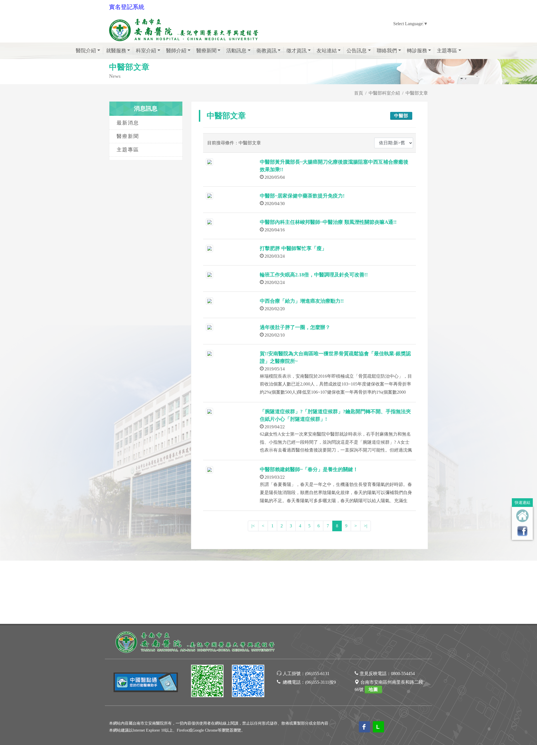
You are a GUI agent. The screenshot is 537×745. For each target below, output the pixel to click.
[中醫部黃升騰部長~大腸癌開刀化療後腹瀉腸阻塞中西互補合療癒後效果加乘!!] (209, 161)
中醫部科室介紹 (384, 93)
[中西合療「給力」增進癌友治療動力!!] (209, 300)
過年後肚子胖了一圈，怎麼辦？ (295, 327)
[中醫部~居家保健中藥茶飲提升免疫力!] (209, 195)
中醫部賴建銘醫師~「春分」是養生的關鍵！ (309, 469)
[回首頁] (522, 515)
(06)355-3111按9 (320, 682)
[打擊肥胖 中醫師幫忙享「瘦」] (209, 248)
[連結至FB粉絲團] (522, 531)
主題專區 (128, 149)
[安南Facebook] (248, 682)
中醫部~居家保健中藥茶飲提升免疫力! (302, 196)
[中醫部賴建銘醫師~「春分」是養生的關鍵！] (209, 469)
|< (253, 525)
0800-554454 (403, 673)
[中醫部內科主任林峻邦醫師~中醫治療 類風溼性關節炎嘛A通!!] (209, 221)
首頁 (358, 93)
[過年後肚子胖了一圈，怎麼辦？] (209, 327)
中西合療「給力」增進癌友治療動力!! (302, 301)
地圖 (373, 689)
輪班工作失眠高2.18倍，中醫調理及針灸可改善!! (314, 275)
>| (365, 525)
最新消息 (128, 123)
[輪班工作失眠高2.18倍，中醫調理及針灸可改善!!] (209, 274)
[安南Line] (207, 682)
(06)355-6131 (317, 673)
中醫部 (401, 115)
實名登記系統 (126, 7)
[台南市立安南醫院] (195, 641)
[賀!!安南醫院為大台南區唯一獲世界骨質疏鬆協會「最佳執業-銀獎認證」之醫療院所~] (209, 353)
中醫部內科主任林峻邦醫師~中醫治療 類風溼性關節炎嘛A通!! (328, 222)
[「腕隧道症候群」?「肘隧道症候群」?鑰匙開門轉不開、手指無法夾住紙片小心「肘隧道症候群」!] (209, 411)
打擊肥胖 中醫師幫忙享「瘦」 (293, 248)
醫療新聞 (128, 136)
